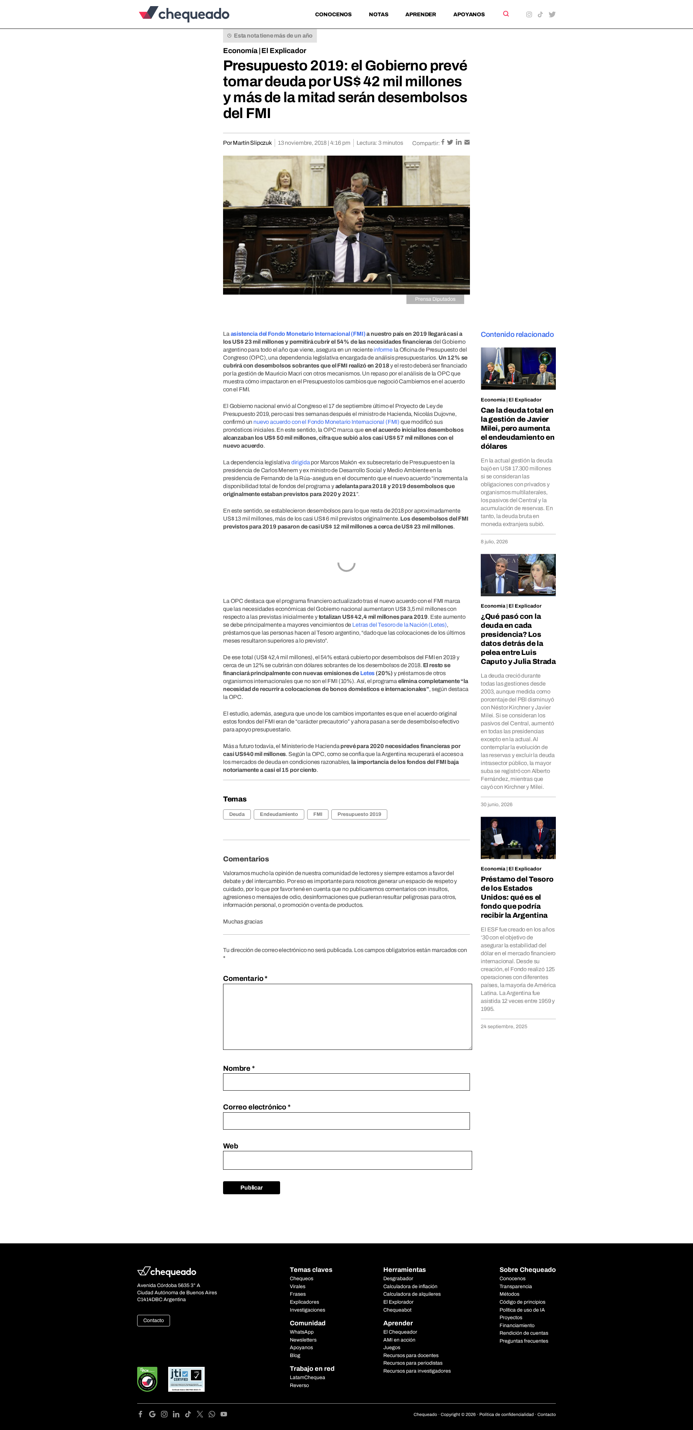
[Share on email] (467, 143)
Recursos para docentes (411, 1355)
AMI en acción (399, 1340)
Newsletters (303, 1340)
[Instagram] (167, 1415)
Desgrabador (398, 1278)
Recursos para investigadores (417, 1371)
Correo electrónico (257, 1107)
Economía (240, 51)
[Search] (505, 14)
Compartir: (426, 143)
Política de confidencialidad (506, 1414)
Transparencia (516, 1286)
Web (230, 1146)
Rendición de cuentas (524, 1333)
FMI (317, 814)
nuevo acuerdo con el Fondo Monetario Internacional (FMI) (326, 422)
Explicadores (304, 1302)
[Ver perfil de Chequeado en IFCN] (147, 1379)
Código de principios (522, 1302)
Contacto (153, 1320)
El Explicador (283, 51)
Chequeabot (397, 1310)
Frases (298, 1294)
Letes (367, 673)
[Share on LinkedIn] (459, 143)
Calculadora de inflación (410, 1286)
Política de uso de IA (522, 1310)
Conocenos (333, 14)
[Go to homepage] (196, 14)
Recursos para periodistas (413, 1363)
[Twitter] (203, 1415)
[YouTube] (224, 1415)
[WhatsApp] (215, 1415)
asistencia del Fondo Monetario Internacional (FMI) (298, 334)
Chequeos (301, 1278)
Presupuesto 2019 (359, 814)
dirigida (300, 462)
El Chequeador (400, 1332)
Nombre (239, 1068)
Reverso (299, 1385)
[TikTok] (191, 1415)
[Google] (155, 1415)
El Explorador (398, 1302)
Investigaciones (307, 1310)
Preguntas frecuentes (524, 1341)
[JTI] (186, 1379)
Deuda (237, 814)
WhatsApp (302, 1332)
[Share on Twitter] (450, 143)
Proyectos (511, 1317)
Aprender (420, 14)
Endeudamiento (279, 814)
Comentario (245, 978)
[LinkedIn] (179, 1415)
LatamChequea (307, 1377)
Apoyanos (469, 14)
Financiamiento (517, 1325)
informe (383, 350)
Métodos (509, 1294)
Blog (295, 1355)
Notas (378, 14)
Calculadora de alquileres (412, 1294)
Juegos (391, 1347)
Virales (297, 1286)
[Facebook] (143, 1415)
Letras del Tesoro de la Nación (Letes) (399, 625)
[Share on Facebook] (443, 143)
